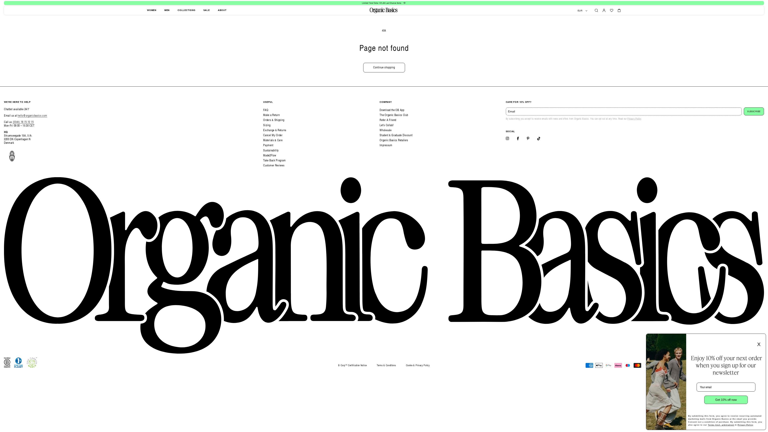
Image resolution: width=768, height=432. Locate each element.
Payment (268, 145)
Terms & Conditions (386, 365)
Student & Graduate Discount (396, 135)
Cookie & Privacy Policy (418, 365)
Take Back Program (274, 160)
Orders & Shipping (273, 120)
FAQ (265, 110)
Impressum (386, 145)
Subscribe (754, 111)
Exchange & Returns (274, 130)
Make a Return (271, 115)
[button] (596, 10)
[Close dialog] (761, 338)
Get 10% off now (726, 399)
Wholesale (385, 130)
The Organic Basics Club (394, 115)
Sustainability (271, 150)
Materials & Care (272, 140)
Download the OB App (392, 110)
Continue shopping (384, 67)
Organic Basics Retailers (394, 140)
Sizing (266, 125)
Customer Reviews (273, 165)
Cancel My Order (273, 135)
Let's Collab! (387, 125)
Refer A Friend (388, 120)
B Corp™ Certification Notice (352, 365)
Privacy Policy (634, 118)
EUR (580, 10)
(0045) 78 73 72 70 (23, 122)
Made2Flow (269, 155)
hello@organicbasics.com (32, 115)
